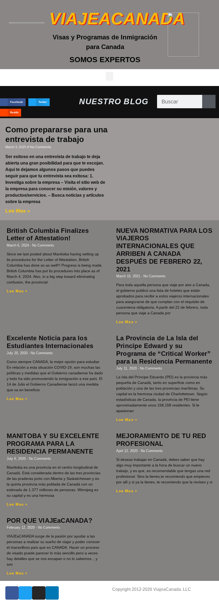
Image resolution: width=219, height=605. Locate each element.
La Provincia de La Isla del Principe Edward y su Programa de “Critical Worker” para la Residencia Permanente (164, 349)
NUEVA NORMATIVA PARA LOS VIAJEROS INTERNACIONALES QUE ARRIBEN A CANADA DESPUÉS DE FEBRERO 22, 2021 (164, 250)
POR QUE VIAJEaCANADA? (49, 520)
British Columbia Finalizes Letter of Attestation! (48, 234)
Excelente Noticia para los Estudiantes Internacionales (50, 341)
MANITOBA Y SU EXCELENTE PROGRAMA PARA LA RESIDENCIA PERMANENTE (53, 443)
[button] (109, 76)
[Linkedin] (52, 593)
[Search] (209, 101)
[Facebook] (12, 593)
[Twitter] (25, 593)
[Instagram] (38, 593)
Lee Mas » (17, 211)
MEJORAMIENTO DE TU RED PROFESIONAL (161, 439)
